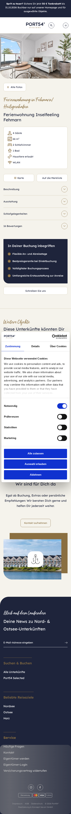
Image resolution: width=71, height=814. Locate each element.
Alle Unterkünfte (14, 672)
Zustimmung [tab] (13, 346)
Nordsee (9, 706)
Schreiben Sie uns (35, 290)
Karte (20, 178)
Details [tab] (35, 346)
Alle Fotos (16, 87)
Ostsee (8, 712)
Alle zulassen (36, 453)
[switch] (62, 416)
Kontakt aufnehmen (35, 523)
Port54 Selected (13, 678)
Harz (6, 718)
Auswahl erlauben (35, 463)
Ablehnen (35, 474)
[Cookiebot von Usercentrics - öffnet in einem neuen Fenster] (52, 336)
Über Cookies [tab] (58, 346)
